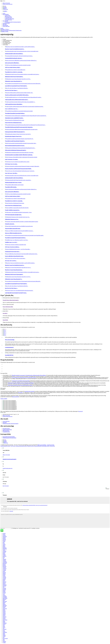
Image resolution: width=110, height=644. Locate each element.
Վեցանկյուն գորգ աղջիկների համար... (14, 117)
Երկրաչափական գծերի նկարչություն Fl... (15, 131)
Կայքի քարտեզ (50, 444)
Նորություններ (6, 23)
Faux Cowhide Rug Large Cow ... (11, 108)
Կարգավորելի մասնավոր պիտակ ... (13, 58)
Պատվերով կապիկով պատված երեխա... (15, 113)
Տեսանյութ (5, 25)
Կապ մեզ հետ (6, 26)
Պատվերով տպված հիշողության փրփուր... (15, 237)
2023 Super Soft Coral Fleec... (11, 260)
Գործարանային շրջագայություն (10, 423)
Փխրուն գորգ (8, 16)
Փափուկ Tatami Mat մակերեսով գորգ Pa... (14, 265)
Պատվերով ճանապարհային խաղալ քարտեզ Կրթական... (19, 127)
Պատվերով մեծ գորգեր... (11, 187)
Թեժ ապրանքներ (42, 444)
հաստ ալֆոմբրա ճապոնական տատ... (14, 256)
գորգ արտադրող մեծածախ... (12, 62)
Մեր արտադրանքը (9, 339)
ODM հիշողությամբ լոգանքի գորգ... (13, 214)
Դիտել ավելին (3, 398)
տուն (4, 13)
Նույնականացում (9, 347)
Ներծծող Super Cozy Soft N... (11, 242)
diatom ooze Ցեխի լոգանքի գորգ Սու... (13, 233)
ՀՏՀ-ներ (5, 24)
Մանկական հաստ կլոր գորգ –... (12, 251)
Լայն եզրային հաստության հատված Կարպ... (16, 292)
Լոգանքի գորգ (8, 17)
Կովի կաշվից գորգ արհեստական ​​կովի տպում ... (16, 99)
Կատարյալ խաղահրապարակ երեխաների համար (20, 385)
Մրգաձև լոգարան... (10, 223)
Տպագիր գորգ (8, 19)
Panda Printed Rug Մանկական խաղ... (13, 122)
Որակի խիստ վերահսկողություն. (11, 300)
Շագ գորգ (52, 445)
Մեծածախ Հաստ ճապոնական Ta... (13, 81)
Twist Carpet (12, 445)
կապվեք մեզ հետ (9, 355)
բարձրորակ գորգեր (29, 391)
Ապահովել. (5, 319)
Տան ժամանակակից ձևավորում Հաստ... (15, 145)
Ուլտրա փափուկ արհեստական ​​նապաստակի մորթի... (18, 168)
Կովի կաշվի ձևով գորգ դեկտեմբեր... (14, 104)
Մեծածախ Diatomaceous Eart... (12, 219)
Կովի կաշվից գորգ (9, 18)
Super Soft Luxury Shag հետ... (11, 173)
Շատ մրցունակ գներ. (8, 306)
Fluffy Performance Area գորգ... (11, 159)
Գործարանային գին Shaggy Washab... (13, 182)
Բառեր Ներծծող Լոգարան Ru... (12, 210)
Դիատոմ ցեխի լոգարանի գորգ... (13, 228)
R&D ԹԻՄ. (5, 313)
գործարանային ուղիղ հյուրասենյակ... (14, 53)
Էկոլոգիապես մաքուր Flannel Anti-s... (13, 136)
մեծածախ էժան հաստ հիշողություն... (14, 76)
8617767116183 (6, 485)
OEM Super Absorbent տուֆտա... (12, 246)
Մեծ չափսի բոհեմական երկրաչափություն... (15, 150)
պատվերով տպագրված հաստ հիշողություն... (16, 85)
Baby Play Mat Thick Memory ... (11, 90)
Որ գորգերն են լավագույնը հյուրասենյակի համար (24, 377)
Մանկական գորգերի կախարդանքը (20, 380)
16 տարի (20, 392)
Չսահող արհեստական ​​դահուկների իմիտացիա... (17, 94)
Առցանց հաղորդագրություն (9, 459)
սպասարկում (15, 396)
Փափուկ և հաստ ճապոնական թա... (14, 269)
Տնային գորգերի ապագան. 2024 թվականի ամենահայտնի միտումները (29, 375)
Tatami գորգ (7, 15)
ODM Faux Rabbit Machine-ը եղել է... (12, 67)
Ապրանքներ (6, 14)
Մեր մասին (5, 20)
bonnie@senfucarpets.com (7, 4)
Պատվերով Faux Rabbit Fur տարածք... (14, 72)
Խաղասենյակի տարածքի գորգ (41, 445)
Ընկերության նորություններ (9, 437)
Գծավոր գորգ (30, 445)
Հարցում (80, 411)
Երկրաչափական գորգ (21, 445)
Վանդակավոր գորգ (5, 445)
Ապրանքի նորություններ (9, 436)
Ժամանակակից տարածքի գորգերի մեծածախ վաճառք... (19, 154)
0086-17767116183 (6, 3)
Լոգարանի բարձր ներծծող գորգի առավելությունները (21, 382)
